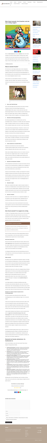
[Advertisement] (23, 12)
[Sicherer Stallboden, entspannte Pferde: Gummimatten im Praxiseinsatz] (37, 79)
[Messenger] (16, 51)
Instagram (38, 432)
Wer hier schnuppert (25, 3)
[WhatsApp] (20, 51)
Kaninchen (26, 430)
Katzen (26, 436)
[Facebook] (15, 51)
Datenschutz (40, 440)
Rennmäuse (26, 433)
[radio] (14, 388)
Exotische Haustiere (17, 3)
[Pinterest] (18, 51)
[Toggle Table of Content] (28, 63)
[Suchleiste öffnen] (10, 5)
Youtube (39, 430)
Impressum (36, 440)
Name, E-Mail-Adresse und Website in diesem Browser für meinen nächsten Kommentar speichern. (17, 418)
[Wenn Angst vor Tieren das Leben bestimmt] (37, 68)
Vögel (11, 3)
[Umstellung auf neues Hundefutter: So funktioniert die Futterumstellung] (37, 53)
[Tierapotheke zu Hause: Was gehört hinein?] (37, 42)
